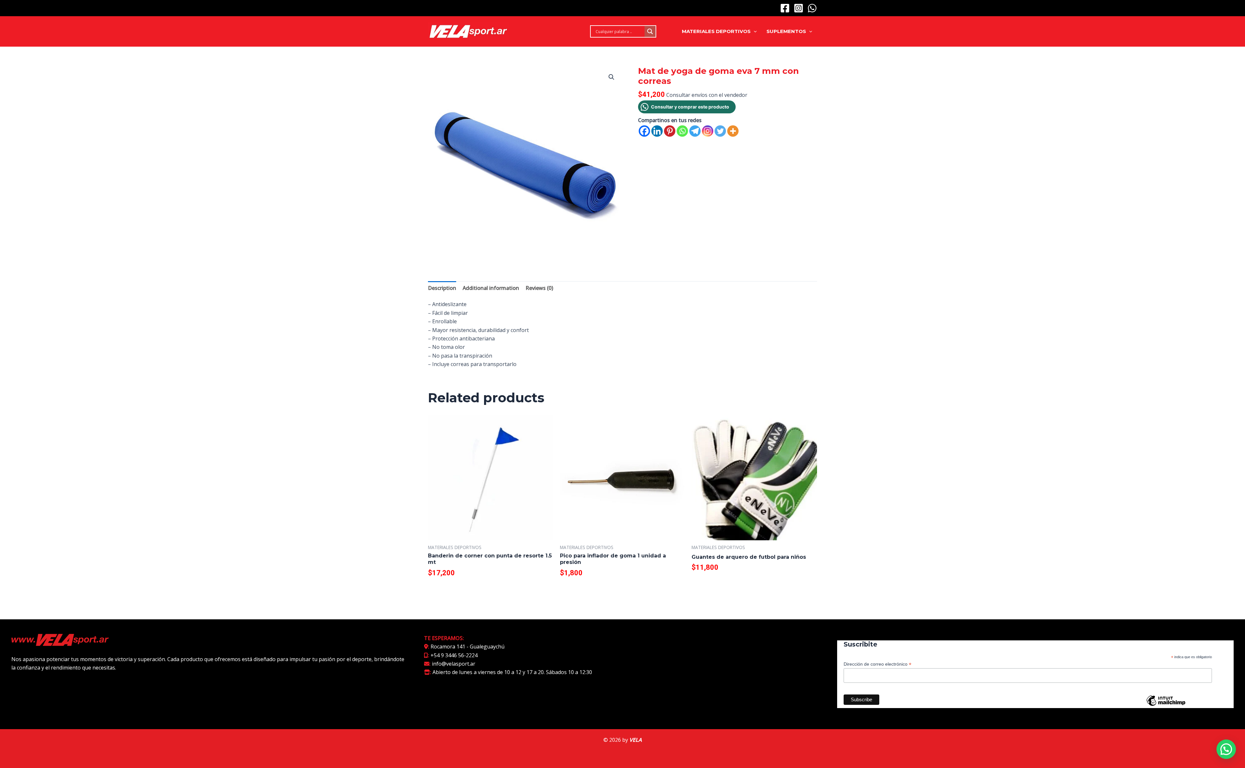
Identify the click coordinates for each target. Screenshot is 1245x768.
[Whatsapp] (682, 131)
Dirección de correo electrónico (877, 664)
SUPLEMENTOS (786, 31)
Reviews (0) (539, 288)
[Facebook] (785, 8)
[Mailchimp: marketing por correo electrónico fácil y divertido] (1166, 705)
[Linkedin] (657, 131)
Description (442, 288)
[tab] (442, 288)
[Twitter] (720, 131)
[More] (733, 131)
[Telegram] (695, 131)
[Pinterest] (669, 131)
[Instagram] (798, 8)
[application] (754, 31)
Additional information (491, 288)
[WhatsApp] (812, 8)
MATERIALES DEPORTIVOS (716, 31)
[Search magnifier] (650, 31)
